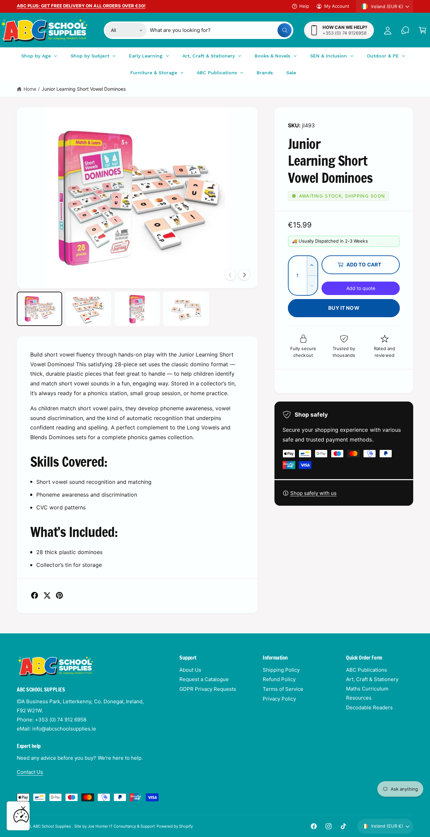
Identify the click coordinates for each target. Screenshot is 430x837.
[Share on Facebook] (34, 595)
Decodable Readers (369, 707)
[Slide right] (244, 274)
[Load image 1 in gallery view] (39, 309)
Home (30, 89)
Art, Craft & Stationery (372, 679)
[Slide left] (230, 274)
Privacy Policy (279, 699)
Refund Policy (279, 679)
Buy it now (343, 308)
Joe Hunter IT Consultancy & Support (121, 826)
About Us (190, 670)
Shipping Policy (281, 670)
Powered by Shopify (175, 826)
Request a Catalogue (204, 679)
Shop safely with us (313, 493)
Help (304, 6)
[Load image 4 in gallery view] (186, 309)
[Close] (23, 808)
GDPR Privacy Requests (207, 689)
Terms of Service (283, 689)
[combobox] (221, 30)
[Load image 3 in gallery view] (137, 309)
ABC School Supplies (52, 826)
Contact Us (30, 772)
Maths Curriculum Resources (367, 693)
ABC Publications (366, 670)
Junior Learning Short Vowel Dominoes (84, 89)
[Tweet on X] (47, 595)
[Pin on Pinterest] (59, 595)
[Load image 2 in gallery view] (88, 309)
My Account (336, 6)
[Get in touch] (405, 30)
